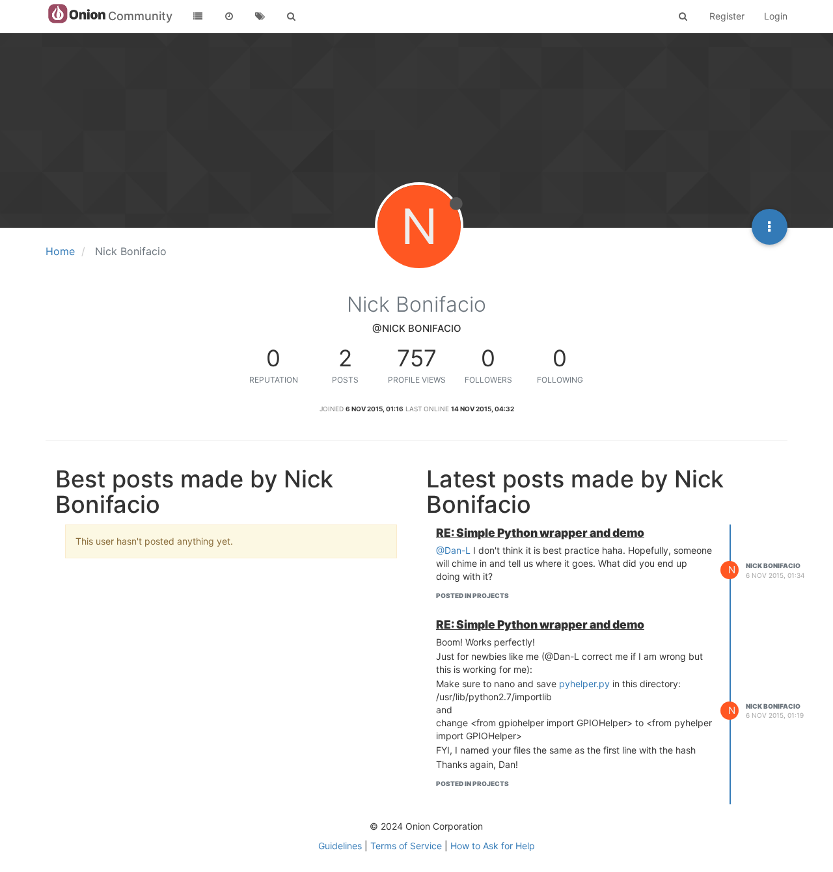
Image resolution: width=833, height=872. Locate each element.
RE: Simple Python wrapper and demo (540, 532)
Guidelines (340, 845)
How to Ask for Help (492, 845)
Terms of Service (406, 845)
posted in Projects (472, 595)
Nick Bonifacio (773, 565)
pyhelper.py (584, 683)
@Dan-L (453, 550)
